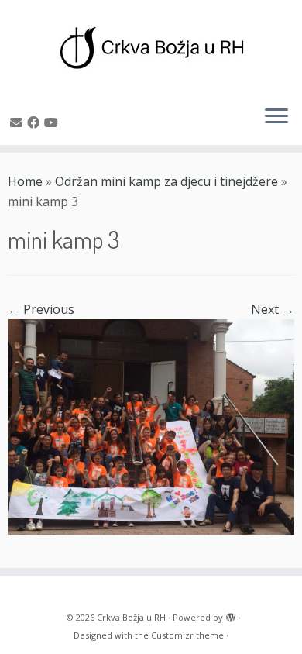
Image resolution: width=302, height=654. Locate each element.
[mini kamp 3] (151, 425)
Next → (272, 309)
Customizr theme (187, 635)
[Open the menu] (276, 117)
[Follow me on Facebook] (35, 122)
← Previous (41, 309)
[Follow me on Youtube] (53, 122)
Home (25, 181)
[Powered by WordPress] (230, 614)
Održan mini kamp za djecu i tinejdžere (166, 181)
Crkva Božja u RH (131, 617)
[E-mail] (18, 122)
